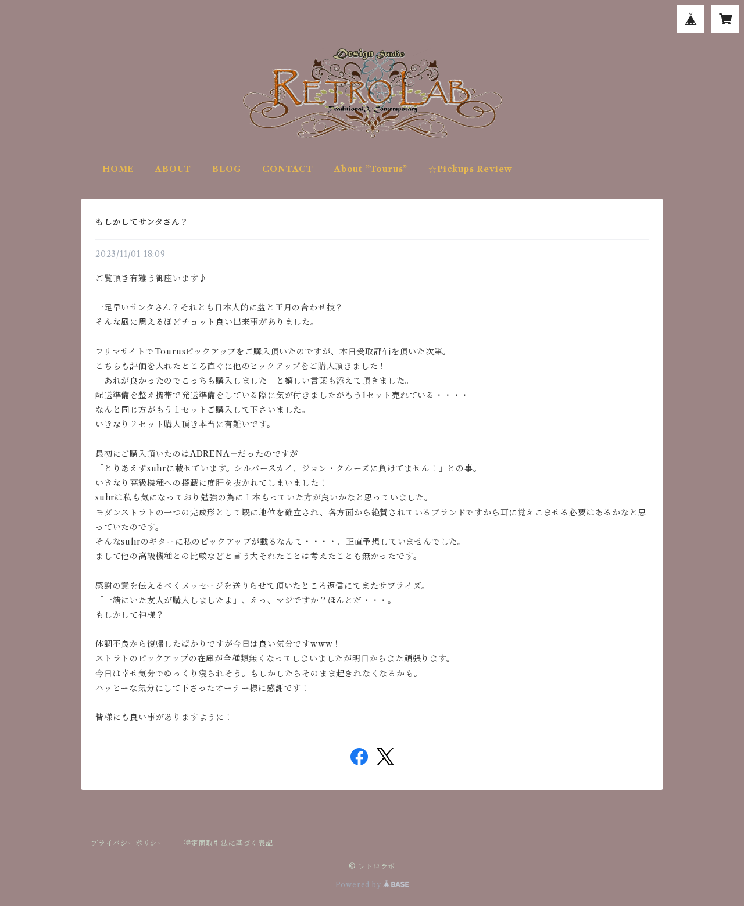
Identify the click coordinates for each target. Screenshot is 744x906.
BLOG (226, 169)
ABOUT (173, 169)
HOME (118, 169)
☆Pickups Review (470, 169)
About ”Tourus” (370, 169)
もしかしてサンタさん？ (142, 222)
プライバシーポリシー (128, 843)
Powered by (359, 884)
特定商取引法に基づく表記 (228, 843)
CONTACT (287, 169)
